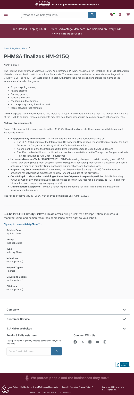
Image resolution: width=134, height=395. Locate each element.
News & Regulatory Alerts (15, 48)
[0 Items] (128, 15)
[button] (67, 31)
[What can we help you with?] (92, 15)
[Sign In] (120, 15)
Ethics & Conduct (49, 392)
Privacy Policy (12, 387)
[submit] (56, 351)
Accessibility (65, 392)
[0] (128, 15)
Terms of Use (34, 392)
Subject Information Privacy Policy (77, 387)
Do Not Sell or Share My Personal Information (39, 387)
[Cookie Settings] (5, 389)
